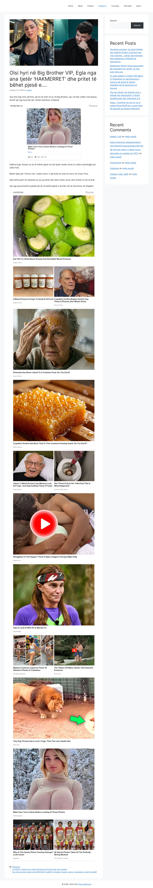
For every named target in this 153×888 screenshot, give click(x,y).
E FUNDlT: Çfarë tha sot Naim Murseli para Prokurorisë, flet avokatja (39, 869)
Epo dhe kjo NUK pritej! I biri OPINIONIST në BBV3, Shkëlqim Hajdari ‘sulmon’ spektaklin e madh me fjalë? (54, 872)
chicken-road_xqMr (119, 174)
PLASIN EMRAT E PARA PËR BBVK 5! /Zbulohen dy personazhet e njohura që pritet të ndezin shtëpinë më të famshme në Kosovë (126, 82)
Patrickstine (115, 163)
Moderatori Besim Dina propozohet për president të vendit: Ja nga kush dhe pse (126, 69)
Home (70, 6)
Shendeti (127, 6)
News (80, 6)
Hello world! (130, 136)
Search (113, 20)
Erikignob (114, 168)
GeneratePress (85, 884)
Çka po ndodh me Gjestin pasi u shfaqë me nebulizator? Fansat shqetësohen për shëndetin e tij (125, 95)
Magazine (102, 6)
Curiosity (115, 6)
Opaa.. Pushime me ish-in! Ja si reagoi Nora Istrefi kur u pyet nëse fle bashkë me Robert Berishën (126, 105)
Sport (138, 6)
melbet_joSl (115, 136)
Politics (90, 6)
